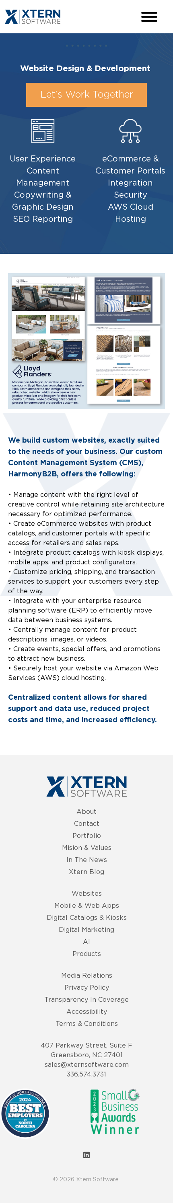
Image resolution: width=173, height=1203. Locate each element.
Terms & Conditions (87, 1023)
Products (86, 953)
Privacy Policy (86, 987)
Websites (87, 893)
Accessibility (86, 1011)
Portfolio (86, 835)
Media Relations (86, 975)
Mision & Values (86, 847)
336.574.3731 (86, 1074)
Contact (86, 823)
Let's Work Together (86, 95)
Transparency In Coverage (86, 999)
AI (86, 941)
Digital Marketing (86, 929)
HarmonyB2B (32, 474)
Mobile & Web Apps (86, 905)
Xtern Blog (86, 871)
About (86, 811)
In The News (86, 859)
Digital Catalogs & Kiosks (87, 917)
